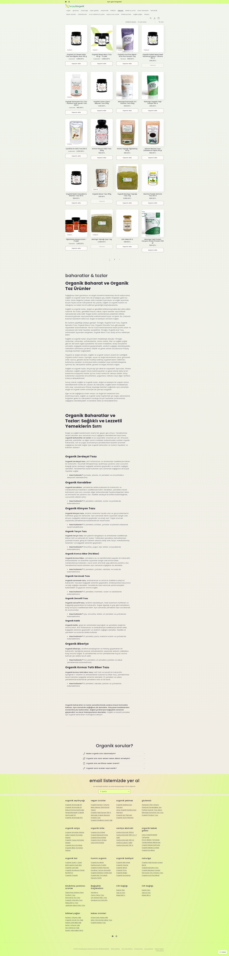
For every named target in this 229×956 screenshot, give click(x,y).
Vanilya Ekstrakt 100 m (124, 845)
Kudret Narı (120, 890)
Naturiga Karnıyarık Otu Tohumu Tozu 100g (127, 102)
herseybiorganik (82, 949)
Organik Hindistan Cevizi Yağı (101, 820)
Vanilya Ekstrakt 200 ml (125, 840)
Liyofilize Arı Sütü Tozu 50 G (76, 149)
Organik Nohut (121, 868)
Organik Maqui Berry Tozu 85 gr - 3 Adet (102, 55)
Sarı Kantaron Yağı (72, 928)
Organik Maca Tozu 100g (101, 194)
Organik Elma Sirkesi (98, 838)
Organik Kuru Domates (73, 845)
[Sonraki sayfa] (119, 259)
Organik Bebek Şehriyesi (151, 845)
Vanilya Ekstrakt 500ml (125, 832)
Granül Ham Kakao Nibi (99, 918)
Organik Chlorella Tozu (73, 900)
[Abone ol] (129, 791)
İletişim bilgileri (159, 949)
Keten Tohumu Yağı (72, 925)
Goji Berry (94, 892)
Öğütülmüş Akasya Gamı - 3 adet (76, 240)
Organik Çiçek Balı (75, 865)
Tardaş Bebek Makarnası (151, 842)
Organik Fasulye (122, 865)
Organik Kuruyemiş (123, 875)
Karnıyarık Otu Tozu (72, 898)
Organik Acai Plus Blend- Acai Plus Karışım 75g (127, 55)
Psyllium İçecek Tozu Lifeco (152, 810)
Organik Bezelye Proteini (151, 870)
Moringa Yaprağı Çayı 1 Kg (102, 239)
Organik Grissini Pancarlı (100, 868)
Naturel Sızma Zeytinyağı (74, 810)
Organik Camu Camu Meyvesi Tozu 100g (102, 102)
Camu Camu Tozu (97, 895)
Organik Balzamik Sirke (99, 835)
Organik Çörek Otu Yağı (74, 920)
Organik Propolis (71, 875)
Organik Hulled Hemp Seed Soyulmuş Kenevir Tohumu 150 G (153, 56)
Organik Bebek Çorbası (150, 848)
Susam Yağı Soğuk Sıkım (74, 930)
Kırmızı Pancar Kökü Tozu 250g (101, 149)
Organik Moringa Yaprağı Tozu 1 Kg (127, 195)
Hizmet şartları (138, 949)
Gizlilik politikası (115, 949)
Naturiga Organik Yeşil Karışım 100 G (152, 102)
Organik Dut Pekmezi (124, 815)
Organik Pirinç (121, 870)
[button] (151, 18)
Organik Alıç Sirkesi (98, 832)
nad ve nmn (120, 893)
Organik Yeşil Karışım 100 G (101, 813)
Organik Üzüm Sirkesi (98, 840)
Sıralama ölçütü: (131, 22)
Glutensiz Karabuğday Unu (151, 807)
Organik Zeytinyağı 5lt (73, 805)
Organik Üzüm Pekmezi (124, 818)
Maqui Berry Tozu (71, 903)
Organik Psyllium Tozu (150, 815)
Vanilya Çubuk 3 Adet (124, 843)
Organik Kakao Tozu (98, 923)
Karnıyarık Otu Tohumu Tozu (152, 873)
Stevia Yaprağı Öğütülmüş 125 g (127, 149)
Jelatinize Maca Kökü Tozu (75, 905)
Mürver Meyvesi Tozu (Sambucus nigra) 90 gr (152, 149)
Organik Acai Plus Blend (150, 875)
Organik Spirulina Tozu (150, 868)
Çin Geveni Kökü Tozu (99, 898)
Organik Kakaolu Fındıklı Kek (101, 873)
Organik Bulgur (121, 873)
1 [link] (109, 259)
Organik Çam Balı (71, 868)
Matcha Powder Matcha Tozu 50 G (152, 195)
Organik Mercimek (123, 862)
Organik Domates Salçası (74, 832)
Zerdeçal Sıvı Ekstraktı (99, 900)
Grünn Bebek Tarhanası (151, 840)
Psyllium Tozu (70, 895)
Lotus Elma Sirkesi (97, 843)
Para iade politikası (127, 949)
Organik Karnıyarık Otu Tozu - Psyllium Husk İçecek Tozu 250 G (76, 103)
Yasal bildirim (160, 951)
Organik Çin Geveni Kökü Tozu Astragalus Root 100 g (76, 55)
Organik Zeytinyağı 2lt (73, 807)
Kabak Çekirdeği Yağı (73, 923)
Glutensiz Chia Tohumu (150, 805)
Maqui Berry (120, 895)
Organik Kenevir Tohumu (100, 805)
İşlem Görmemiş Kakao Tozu (101, 920)
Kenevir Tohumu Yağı (73, 918)
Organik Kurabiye (148, 850)
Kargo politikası (148, 949)
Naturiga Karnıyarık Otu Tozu (152, 813)
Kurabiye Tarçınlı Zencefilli (101, 870)
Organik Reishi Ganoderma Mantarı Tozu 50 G (76, 195)
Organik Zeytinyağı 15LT (74, 818)
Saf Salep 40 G (127, 239)
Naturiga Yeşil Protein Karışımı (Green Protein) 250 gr (153, 241)
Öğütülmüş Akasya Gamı (74, 892)
